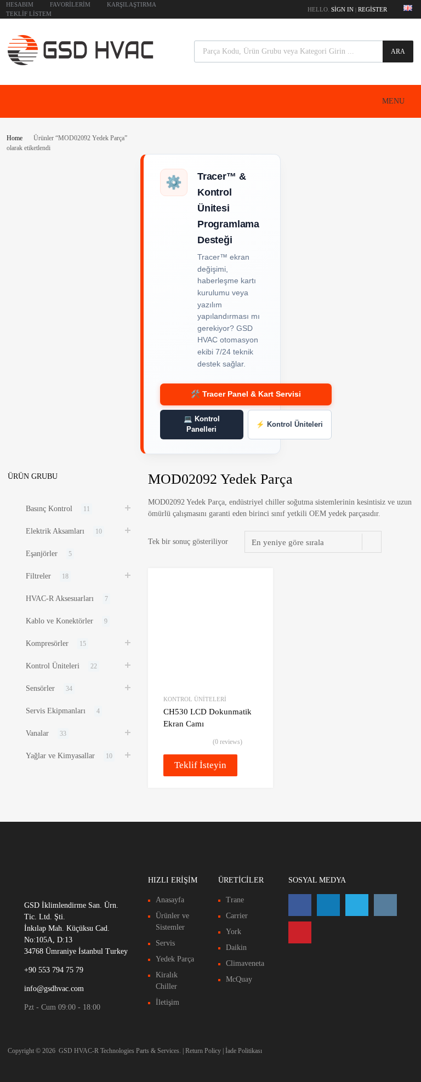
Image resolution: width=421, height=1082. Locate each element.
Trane (235, 900)
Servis (165, 943)
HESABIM (19, 4)
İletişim (167, 1002)
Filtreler (38, 576)
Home (14, 138)
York (233, 932)
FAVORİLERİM (70, 4)
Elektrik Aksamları (55, 531)
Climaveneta (245, 963)
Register (372, 9)
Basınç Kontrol (49, 509)
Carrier (237, 916)
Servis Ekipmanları (56, 711)
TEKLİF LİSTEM (29, 13)
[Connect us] (299, 905)
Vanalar (37, 733)
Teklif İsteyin (200, 765)
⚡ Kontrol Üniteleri (289, 424)
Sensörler (40, 688)
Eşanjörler (42, 553)
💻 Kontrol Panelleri (202, 424)
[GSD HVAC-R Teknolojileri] (80, 63)
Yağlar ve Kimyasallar (60, 756)
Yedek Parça (175, 959)
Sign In (342, 9)
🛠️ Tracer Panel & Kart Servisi (246, 394)
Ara (398, 51)
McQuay (239, 979)
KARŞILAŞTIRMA (131, 4)
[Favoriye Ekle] (255, 589)
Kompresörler (47, 643)
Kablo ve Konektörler (59, 621)
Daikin (236, 947)
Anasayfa (170, 900)
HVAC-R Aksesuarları (60, 598)
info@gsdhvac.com (54, 988)
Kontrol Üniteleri (194, 699)
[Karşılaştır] (255, 607)
